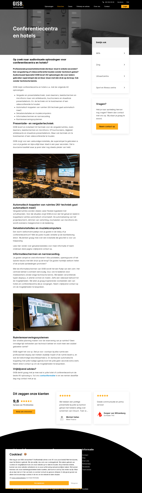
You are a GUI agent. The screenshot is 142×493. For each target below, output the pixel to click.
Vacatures (120, 2)
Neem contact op (107, 126)
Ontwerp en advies (83, 6)
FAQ (128, 2)
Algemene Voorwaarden (61, 489)
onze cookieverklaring (19, 478)
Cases (70, 6)
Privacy (76, 489)
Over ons (97, 6)
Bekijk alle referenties (24, 412)
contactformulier (48, 375)
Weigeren (74, 483)
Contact (107, 6)
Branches (60, 6)
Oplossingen (49, 6)
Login (125, 6)
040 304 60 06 (109, 2)
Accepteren (39, 483)
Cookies (85, 489)
